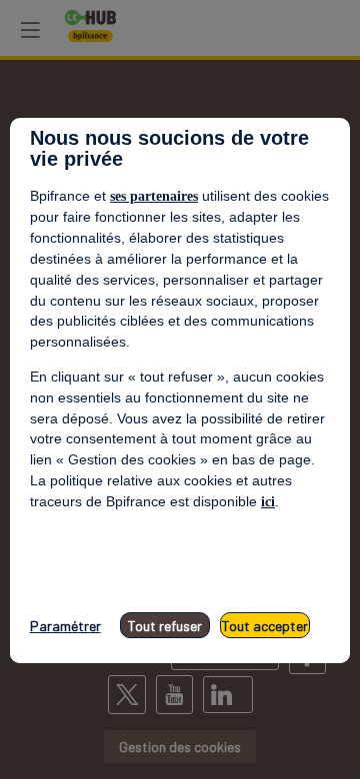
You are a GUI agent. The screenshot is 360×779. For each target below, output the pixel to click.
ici (268, 501)
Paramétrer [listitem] (65, 625)
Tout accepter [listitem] (265, 625)
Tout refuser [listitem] (165, 625)
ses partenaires (154, 196)
